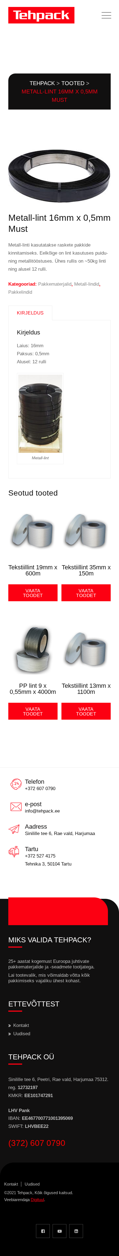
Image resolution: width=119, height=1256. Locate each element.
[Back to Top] (107, 1247)
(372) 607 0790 (36, 1143)
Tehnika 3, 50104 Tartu (48, 864)
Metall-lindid (86, 284)
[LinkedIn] (76, 1231)
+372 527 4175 (40, 856)
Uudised (21, 1033)
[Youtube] (59, 1231)
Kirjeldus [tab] (30, 313)
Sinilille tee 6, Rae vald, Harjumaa (60, 833)
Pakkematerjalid (54, 284)
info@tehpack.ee (42, 811)
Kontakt (21, 1025)
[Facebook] (43, 1231)
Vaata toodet (33, 593)
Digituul (37, 1199)
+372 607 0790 (40, 788)
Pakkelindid (20, 292)
